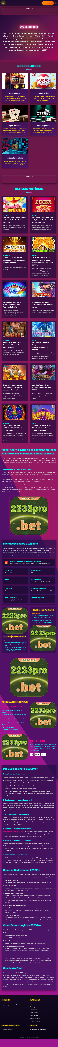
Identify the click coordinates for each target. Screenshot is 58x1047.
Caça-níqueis (33, 1007)
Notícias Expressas (35, 1021)
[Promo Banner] (29, 11)
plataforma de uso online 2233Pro (14, 831)
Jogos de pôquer (34, 1015)
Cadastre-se (48, 3)
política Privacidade (35, 1018)
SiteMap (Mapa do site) (7, 1029)
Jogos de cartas (34, 1012)
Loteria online (33, 1009)
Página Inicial (33, 1004)
